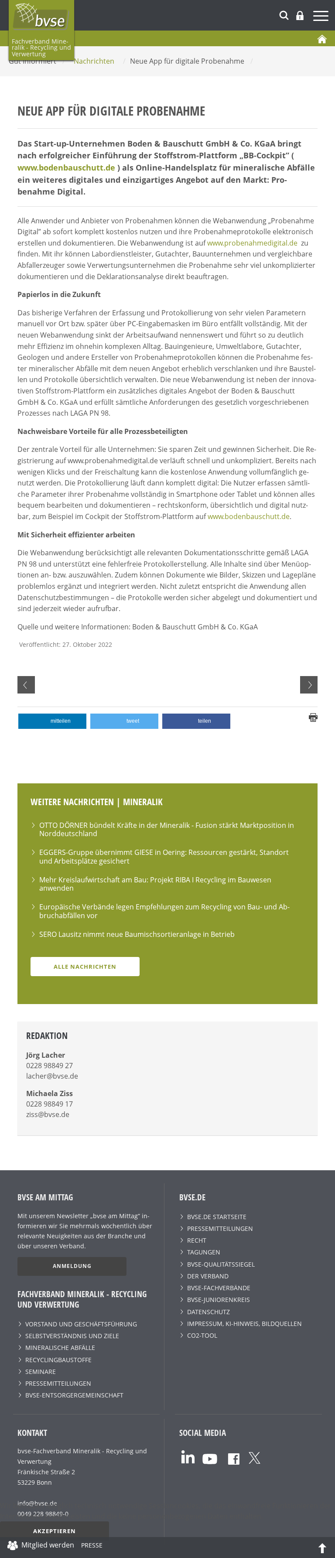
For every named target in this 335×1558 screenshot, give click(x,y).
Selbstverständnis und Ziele (72, 1336)
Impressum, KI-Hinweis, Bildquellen (244, 1323)
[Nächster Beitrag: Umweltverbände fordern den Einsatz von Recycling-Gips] (309, 685)
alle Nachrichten (85, 966)
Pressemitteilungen (58, 1383)
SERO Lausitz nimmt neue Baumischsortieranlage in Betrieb (137, 934)
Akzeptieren (54, 1531)
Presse (92, 1546)
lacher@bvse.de (52, 1076)
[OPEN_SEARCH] (284, 14)
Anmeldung (72, 1266)
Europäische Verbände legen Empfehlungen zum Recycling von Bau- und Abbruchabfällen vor (164, 911)
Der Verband (208, 1276)
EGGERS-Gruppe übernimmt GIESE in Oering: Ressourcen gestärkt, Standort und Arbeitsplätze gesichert (164, 856)
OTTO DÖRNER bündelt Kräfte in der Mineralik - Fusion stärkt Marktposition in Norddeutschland (166, 829)
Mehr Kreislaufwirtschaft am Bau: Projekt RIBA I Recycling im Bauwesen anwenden (155, 884)
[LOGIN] (300, 15)
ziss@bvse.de (47, 1114)
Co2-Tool (202, 1335)
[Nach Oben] (322, 1547)
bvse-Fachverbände (218, 1288)
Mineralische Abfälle (60, 1347)
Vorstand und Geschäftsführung (81, 1324)
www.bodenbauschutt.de (66, 167)
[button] (52, 721)
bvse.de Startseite (216, 1217)
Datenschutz (208, 1312)
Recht (196, 1240)
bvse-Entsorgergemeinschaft (74, 1395)
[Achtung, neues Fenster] (188, 1456)
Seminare (40, 1371)
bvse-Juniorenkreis (218, 1299)
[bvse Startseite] (322, 38)
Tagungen (203, 1252)
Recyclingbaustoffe (58, 1360)
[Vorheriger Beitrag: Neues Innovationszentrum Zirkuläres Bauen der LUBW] (26, 685)
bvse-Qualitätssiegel (221, 1264)
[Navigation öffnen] (322, 17)
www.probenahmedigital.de (252, 243)
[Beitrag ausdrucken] (313, 716)
